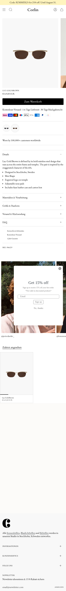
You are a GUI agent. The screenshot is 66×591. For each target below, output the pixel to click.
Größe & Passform (10, 205)
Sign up (38, 302)
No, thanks (38, 308)
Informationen (10, 546)
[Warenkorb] (61, 9)
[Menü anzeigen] (4, 9)
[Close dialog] (59, 268)
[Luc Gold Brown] (16, 373)
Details (5, 154)
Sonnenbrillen (13, 533)
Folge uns (7, 565)
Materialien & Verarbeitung (14, 197)
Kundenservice (10, 556)
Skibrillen (44, 533)
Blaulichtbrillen (28, 533)
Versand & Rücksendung (13, 214)
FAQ (4, 222)
